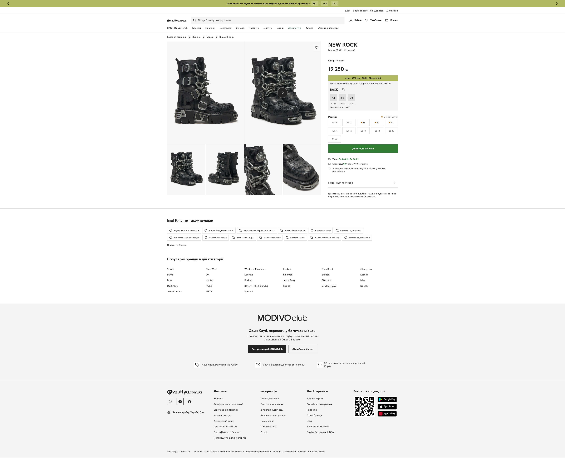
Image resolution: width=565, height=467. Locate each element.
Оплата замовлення (271, 404)
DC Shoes (172, 285)
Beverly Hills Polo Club (256, 285)
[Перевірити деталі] (394, 182)
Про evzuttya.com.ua (225, 426)
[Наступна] (556, 3)
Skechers (326, 280)
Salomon (288, 274)
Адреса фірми (315, 398)
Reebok (287, 269)
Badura (248, 280)
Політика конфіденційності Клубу (289, 451)
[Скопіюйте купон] (343, 89)
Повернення (267, 420)
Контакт (235, 398)
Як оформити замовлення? (228, 404)
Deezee (364, 285)
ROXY (209, 285)
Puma (170, 274)
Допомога (392, 10)
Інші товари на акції (339, 107)
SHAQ (170, 269)
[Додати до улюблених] (317, 47)
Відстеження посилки (226, 409)
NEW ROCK (342, 44)
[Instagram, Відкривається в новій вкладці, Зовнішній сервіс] (170, 401)
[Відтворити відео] (282, 93)
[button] (205, 93)
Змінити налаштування (273, 415)
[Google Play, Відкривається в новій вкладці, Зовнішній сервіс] (387, 399)
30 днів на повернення (319, 404)
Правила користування (205, 451)
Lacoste (248, 274)
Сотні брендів (315, 415)
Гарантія (312, 409)
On (207, 274)
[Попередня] (8, 3)
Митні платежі (268, 426)
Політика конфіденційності (258, 451)
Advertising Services (329, 426)
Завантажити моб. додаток (370, 11)
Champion (366, 269)
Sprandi (248, 291)
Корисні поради (222, 415)
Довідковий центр (224, 420)
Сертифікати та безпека (227, 432)
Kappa (286, 285)
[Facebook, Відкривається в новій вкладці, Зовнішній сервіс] (189, 401)
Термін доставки (269, 398)
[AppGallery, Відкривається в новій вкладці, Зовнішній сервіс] (387, 414)
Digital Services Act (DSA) (320, 432)
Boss (169, 280)
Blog (326, 420)
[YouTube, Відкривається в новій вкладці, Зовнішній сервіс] (180, 401)
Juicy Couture (174, 291)
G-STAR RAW (329, 285)
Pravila (264, 432)
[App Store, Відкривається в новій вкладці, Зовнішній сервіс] (387, 407)
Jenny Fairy (289, 280)
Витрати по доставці (271, 409)
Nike (362, 280)
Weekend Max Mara (255, 269)
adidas (325, 274)
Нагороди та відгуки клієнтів (230, 437)
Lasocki (364, 274)
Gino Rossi (327, 269)
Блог (349, 11)
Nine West (211, 269)
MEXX (209, 291)
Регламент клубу (316, 451)
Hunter (209, 280)
